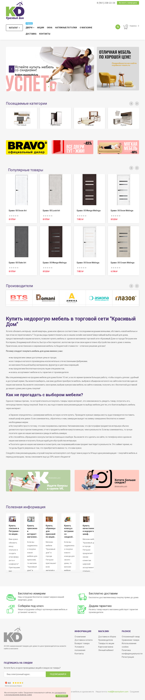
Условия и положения (80, 648)
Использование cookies (129, 645)
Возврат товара (82, 643)
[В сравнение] (28, 189)
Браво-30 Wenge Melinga (55, 262)
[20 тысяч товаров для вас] (50, 69)
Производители (105, 640)
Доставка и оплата (83, 640)
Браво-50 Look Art (51, 210)
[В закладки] (21, 189)
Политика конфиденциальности (132, 652)
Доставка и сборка (107, 636)
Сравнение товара (130, 640)
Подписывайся (58, 674)
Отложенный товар (131, 636)
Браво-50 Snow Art (17, 210)
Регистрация (128, 657)
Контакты (79, 653)
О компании (80, 636)
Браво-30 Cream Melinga (122, 262)
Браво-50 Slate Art (17, 262)
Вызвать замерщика (128, 3)
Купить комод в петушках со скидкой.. (69, 531)
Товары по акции (106, 643)
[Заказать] (15, 189)
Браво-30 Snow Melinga (88, 262)
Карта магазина (105, 647)
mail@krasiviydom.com (118, 692)
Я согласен (61, 696)
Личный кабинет (106, 650)
